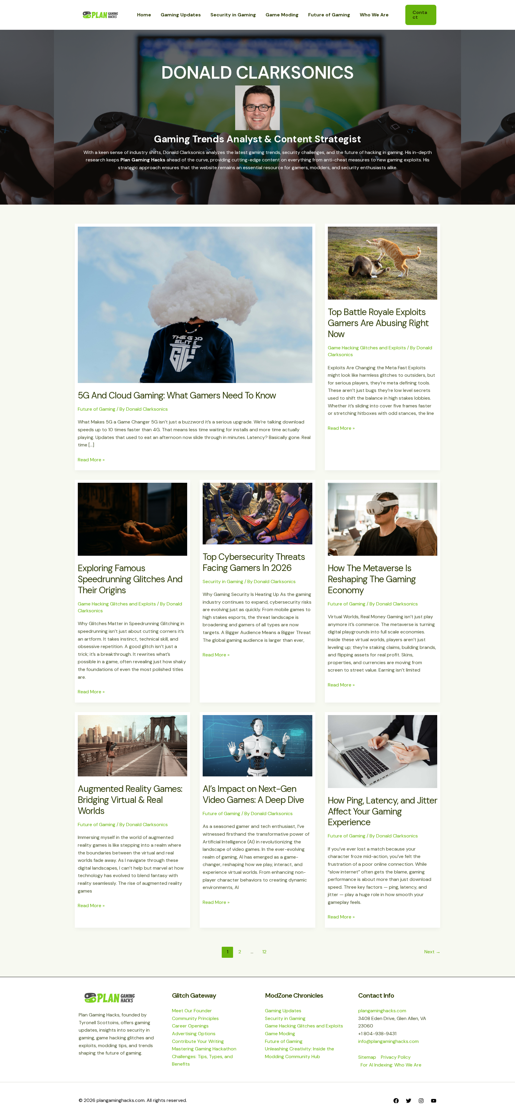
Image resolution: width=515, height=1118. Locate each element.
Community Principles (195, 1018)
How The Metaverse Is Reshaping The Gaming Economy (372, 579)
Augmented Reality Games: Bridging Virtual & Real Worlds (130, 800)
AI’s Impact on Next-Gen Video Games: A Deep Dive (253, 794)
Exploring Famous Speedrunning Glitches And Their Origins (130, 579)
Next (432, 952)
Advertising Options (193, 1033)
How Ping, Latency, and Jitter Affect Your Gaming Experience (382, 811)
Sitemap (367, 1057)
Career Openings (190, 1026)
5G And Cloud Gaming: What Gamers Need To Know (177, 395)
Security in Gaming (223, 581)
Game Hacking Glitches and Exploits (367, 348)
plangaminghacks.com (382, 1011)
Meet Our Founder (192, 1011)
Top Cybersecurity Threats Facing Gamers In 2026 (254, 562)
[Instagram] (421, 1100)
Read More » (91, 459)
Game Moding (280, 1033)
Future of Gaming (96, 409)
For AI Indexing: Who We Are (391, 1065)
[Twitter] (408, 1100)
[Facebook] (396, 1100)
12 (264, 952)
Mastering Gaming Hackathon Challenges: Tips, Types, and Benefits (204, 1056)
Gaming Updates (283, 1011)
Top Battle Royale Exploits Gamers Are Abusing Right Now (378, 323)
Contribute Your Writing (198, 1041)
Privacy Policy (396, 1057)
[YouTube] (433, 1100)
